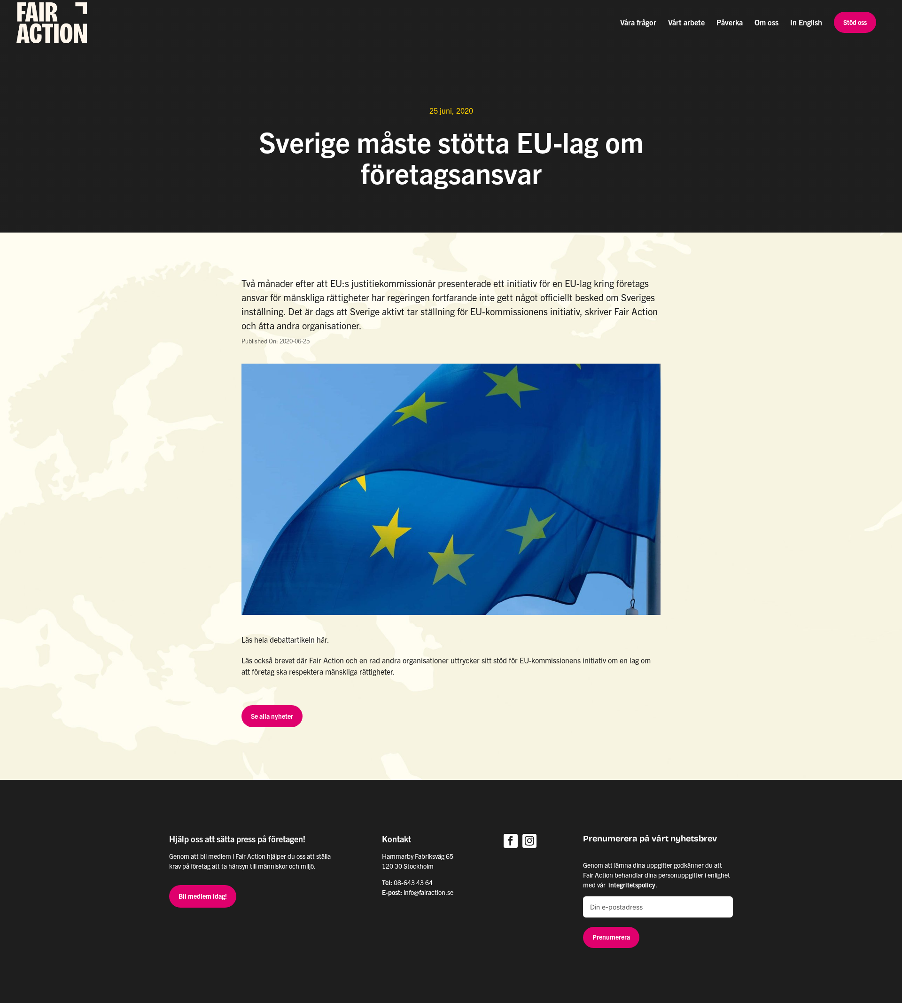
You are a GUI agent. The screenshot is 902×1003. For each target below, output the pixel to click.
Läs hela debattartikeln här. (285, 639)
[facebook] (511, 841)
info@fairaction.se (428, 892)
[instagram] (529, 841)
